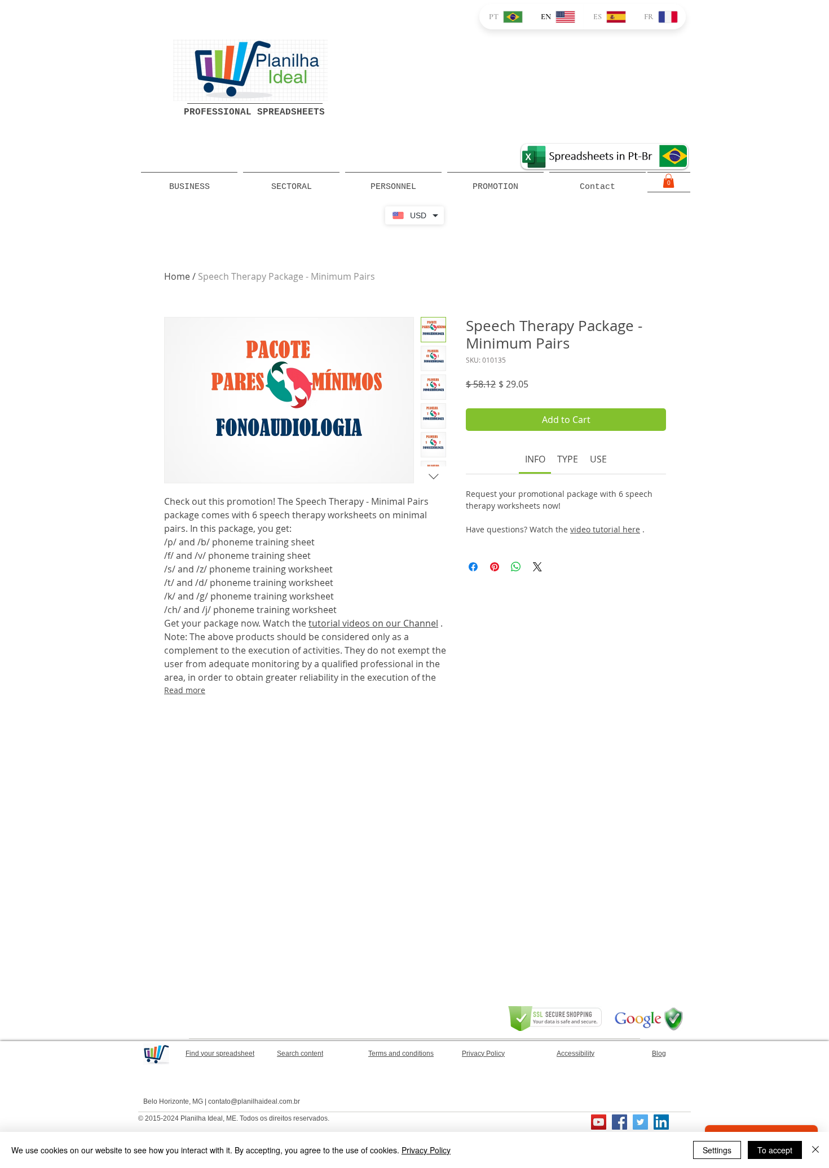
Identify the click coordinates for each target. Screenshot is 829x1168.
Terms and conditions (401, 1053)
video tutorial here (605, 529)
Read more (184, 690)
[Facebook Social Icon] (619, 1122)
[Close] (815, 1150)
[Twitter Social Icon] (640, 1122)
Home (177, 276)
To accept (774, 1150)
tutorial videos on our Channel (373, 623)
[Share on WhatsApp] (516, 567)
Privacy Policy (426, 1150)
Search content (300, 1053)
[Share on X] (537, 567)
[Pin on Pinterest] (494, 567)
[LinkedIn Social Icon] (661, 1122)
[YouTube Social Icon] (598, 1122)
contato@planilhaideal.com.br (254, 1101)
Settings (717, 1150)
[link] (535, 459)
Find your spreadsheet (220, 1053)
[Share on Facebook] (473, 567)
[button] (668, 181)
